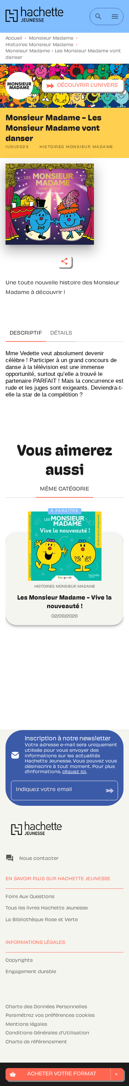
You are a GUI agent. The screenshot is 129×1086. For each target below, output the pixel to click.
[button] (82, 86)
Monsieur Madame (51, 38)
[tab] (26, 333)
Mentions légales (26, 1025)
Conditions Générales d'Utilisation (47, 1033)
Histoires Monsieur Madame (39, 45)
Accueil (14, 38)
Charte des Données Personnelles (46, 1007)
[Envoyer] (109, 790)
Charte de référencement (36, 1042)
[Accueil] (34, 16)
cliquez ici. (74, 772)
